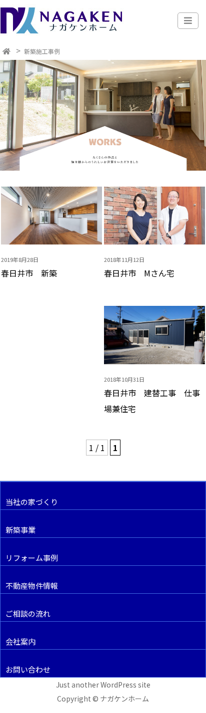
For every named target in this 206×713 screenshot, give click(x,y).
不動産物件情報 (32, 585)
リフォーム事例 (32, 557)
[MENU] (188, 20)
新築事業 (21, 529)
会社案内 (21, 641)
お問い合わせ (28, 669)
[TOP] (6, 51)
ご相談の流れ (28, 613)
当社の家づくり (32, 501)
